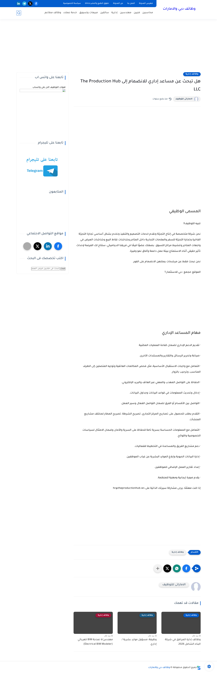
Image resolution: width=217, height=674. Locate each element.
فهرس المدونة (146, 3)
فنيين (137, 12)
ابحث (63, 269)
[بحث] (18, 12)
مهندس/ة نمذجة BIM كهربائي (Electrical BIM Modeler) (95, 642)
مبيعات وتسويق (88, 12)
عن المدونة (118, 3)
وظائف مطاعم (53, 12)
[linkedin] (18, 3)
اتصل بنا (131, 3)
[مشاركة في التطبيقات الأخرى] (158, 568)
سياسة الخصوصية (72, 3)
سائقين (104, 12)
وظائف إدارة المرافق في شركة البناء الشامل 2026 (183, 642)
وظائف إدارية (192, 74)
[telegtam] (27, 246)
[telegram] (24, 3)
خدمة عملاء (70, 12)
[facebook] (36, 3)
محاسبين (147, 12)
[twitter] (30, 3)
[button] (186, 568)
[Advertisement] (108, 47)
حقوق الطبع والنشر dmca (97, 3)
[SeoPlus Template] (199, 668)
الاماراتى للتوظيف (183, 99)
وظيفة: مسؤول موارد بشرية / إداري (139, 642)
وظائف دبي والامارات (179, 9)
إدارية (114, 12)
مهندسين (125, 12)
